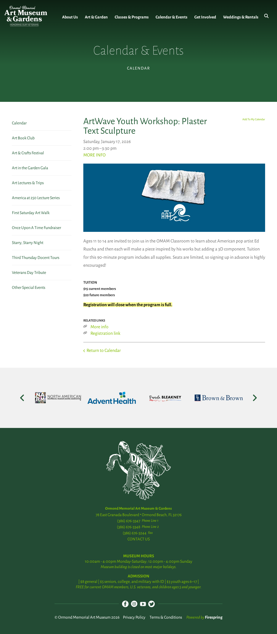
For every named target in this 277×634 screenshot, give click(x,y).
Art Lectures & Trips (28, 183)
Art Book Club (23, 138)
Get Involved (205, 17)
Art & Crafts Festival (28, 153)
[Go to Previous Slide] (22, 397)
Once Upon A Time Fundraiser (36, 228)
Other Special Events (28, 287)
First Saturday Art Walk (31, 213)
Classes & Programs (132, 17)
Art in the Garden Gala (30, 168)
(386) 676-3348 (128, 527)
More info (99, 326)
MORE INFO (94, 155)
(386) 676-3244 (135, 533)
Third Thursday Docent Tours (35, 257)
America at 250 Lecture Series (36, 198)
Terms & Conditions (166, 617)
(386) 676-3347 (128, 521)
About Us (70, 17)
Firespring (213, 617)
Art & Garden (96, 17)
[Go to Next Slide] (254, 397)
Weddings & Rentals (240, 17)
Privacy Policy (134, 617)
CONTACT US (138, 539)
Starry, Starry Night (27, 243)
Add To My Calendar (253, 119)
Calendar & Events (171, 17)
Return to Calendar (104, 350)
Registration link (105, 333)
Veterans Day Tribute (29, 272)
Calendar (19, 123)
